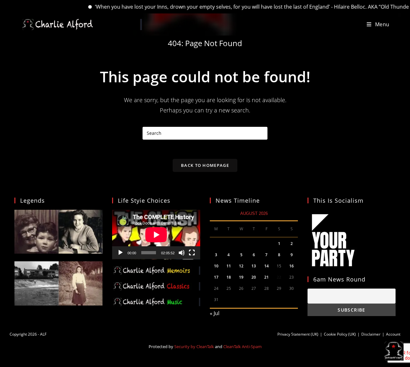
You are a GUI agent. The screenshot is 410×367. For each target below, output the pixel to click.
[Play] (120, 252)
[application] (156, 234)
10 (216, 266)
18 (228, 277)
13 (253, 266)
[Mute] (181, 252)
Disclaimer (371, 334)
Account (393, 334)
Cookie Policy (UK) (340, 334)
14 (266, 266)
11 (228, 266)
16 (291, 266)
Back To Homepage (205, 165)
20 (253, 277)
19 (241, 277)
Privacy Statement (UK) (297, 334)
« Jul (214, 313)
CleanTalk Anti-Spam (242, 346)
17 (216, 277)
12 (241, 266)
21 (266, 277)
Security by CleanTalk (194, 346)
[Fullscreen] (192, 252)
